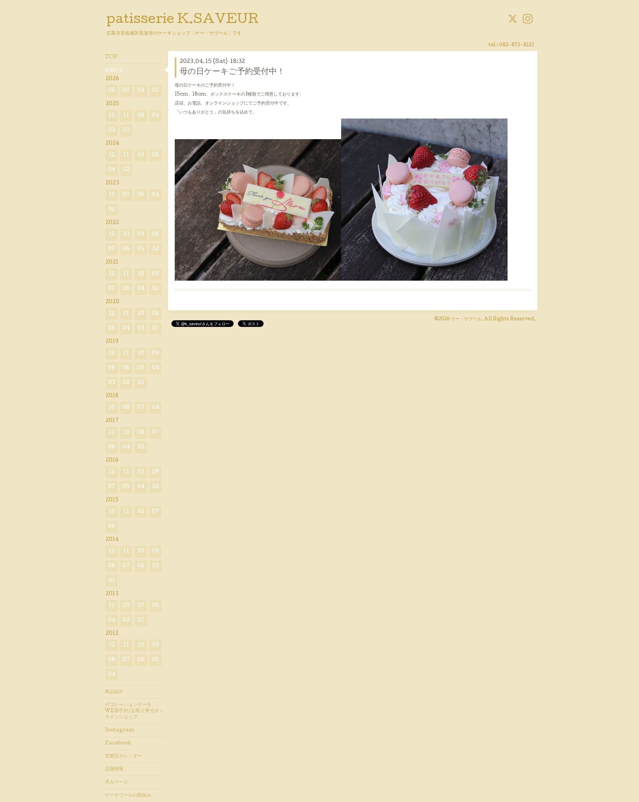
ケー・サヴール (466, 319)
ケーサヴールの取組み (128, 795)
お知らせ (114, 70)
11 (126, 116)
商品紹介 (114, 692)
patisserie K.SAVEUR (182, 20)
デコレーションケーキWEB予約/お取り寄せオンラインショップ (134, 711)
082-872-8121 (516, 45)
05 (140, 249)
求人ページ (116, 782)
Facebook (118, 743)
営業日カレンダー (123, 756)
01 (126, 130)
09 (140, 234)
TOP (111, 57)
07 (126, 91)
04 (141, 91)
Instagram (119, 730)
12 (111, 116)
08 (111, 91)
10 (140, 155)
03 (140, 328)
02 (155, 91)
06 (140, 195)
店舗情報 (114, 769)
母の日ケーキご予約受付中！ (232, 72)
